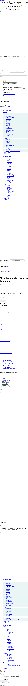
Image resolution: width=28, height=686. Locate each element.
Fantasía (8, 123)
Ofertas (5, 153)
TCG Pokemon (7, 110)
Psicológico (9, 128)
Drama (8, 121)
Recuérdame (8, 91)
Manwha (8, 124)
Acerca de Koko (7, 359)
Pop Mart (8, 144)
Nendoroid (9, 142)
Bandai (8, 141)
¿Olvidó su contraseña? (9, 94)
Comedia (8, 119)
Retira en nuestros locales (6, 353)
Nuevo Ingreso (6, 152)
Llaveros (8, 149)
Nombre (2, 297)
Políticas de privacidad (8, 363)
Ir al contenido (3, 0)
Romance (8, 131)
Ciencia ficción (10, 117)
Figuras (5, 138)
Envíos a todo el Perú (5, 312)
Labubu (8, 146)
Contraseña (6, 89)
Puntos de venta (7, 360)
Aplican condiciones (5, 341)
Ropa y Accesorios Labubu (13, 151)
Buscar (1, 70)
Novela (8, 127)
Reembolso (3, 336)
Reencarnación (10, 130)
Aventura (8, 116)
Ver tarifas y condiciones (6, 317)
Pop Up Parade (10, 145)
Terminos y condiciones (9, 361)
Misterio (8, 126)
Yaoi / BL (8, 137)
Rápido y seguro (4, 329)
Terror (7, 135)
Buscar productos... (4, 56)
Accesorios (6, 148)
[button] (14, 61)
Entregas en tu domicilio (6, 324)
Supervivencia (9, 134)
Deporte (8, 120)
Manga (5, 112)
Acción (8, 113)
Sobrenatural (9, 133)
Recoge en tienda (4, 348)
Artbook (8, 114)
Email (1, 299)
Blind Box (8, 139)
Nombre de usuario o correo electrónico (13, 87)
